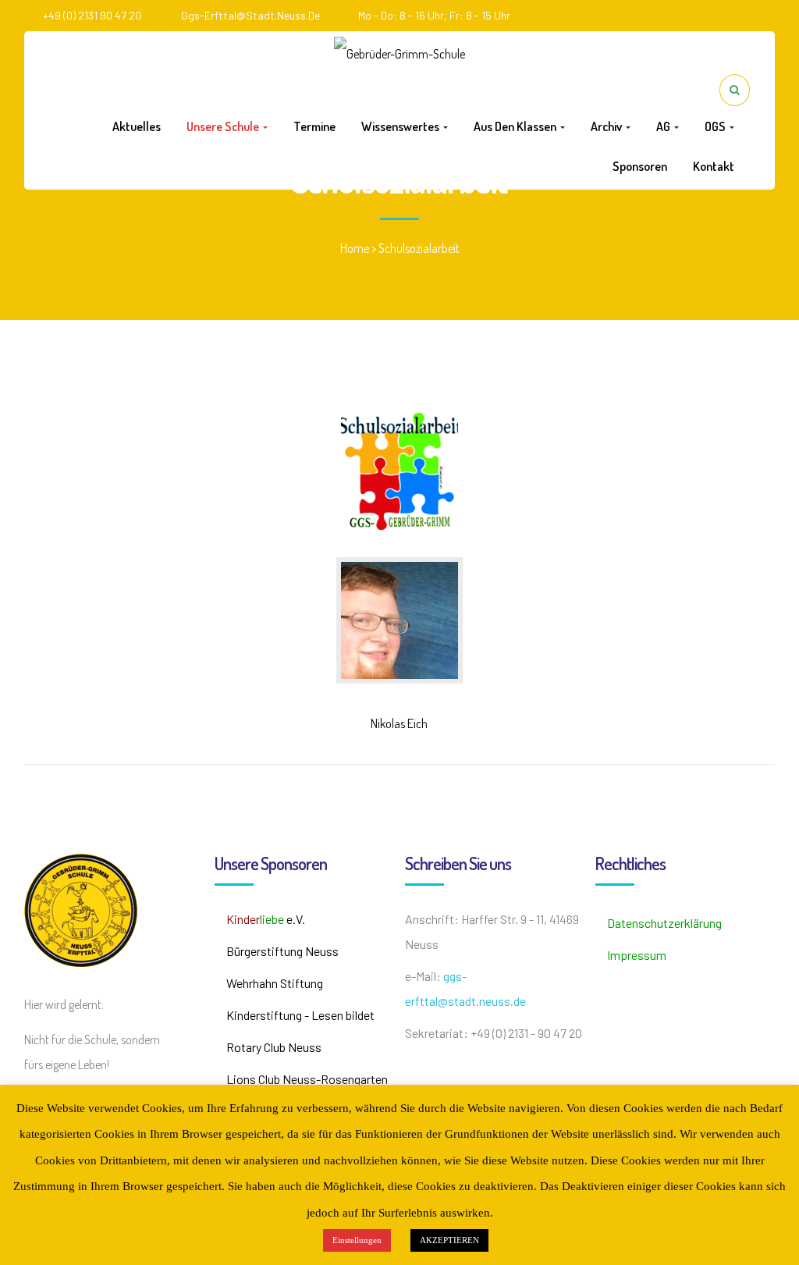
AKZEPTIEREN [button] (449, 1240)
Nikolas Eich (399, 723)
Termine (314, 126)
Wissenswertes (401, 126)
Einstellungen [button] (357, 1240)
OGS (716, 126)
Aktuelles (136, 126)
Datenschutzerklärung (664, 922)
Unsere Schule (223, 126)
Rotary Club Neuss (273, 1046)
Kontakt (713, 166)
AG (664, 126)
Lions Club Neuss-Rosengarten (307, 1078)
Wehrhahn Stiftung (274, 982)
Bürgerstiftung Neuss (282, 950)
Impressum (636, 954)
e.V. (265, 918)
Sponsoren (640, 166)
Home (354, 248)
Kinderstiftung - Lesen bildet (300, 1014)
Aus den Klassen (516, 126)
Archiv (607, 126)
